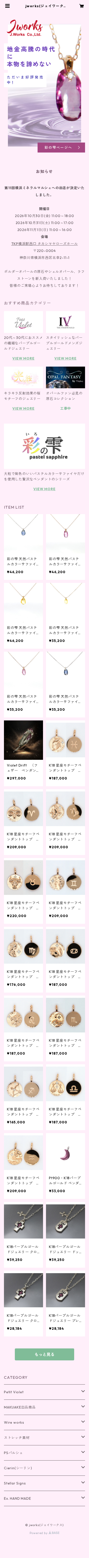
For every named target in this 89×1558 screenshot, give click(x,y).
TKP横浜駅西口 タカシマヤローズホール (44, 243)
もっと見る (44, 1354)
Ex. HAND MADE (17, 1498)
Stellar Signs (15, 1483)
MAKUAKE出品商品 (20, 1407)
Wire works (14, 1422)
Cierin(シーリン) (18, 1468)
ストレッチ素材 (17, 1437)
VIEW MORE (23, 358)
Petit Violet (14, 1392)
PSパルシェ (13, 1453)
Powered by (39, 1533)
